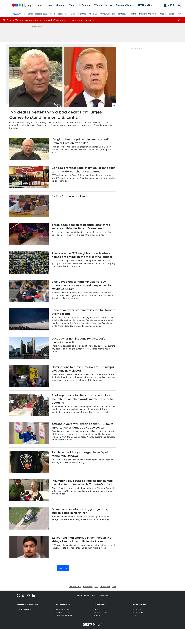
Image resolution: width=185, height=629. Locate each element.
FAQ (96, 586)
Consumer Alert (107, 14)
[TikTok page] (23, 595)
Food (52, 14)
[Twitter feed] (18, 595)
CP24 (96, 609)
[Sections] (5, 5)
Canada (60, 5)
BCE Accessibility (24, 609)
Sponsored (62, 14)
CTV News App (75, 586)
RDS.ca (136, 615)
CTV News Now (145, 5)
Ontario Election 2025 (37, 14)
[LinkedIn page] (33, 595)
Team (114, 586)
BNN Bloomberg (100, 612)
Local (49, 5)
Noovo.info (137, 609)
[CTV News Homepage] (21, 5)
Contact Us (122, 14)
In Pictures (84, 5)
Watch (72, 5)
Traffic (133, 14)
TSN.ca (97, 615)
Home (40, 5)
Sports (172, 14)
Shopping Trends (124, 5)
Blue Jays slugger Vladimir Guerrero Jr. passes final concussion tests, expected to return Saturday (81, 285)
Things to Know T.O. (148, 14)
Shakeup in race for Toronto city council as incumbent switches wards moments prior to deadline (82, 399)
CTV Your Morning (103, 5)
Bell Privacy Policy (63, 609)
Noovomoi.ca (138, 612)
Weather (82, 14)
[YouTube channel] (28, 595)
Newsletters (105, 586)
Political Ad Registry (64, 615)
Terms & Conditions (63, 612)
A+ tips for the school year (70, 196)
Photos (163, 14)
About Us (93, 14)
